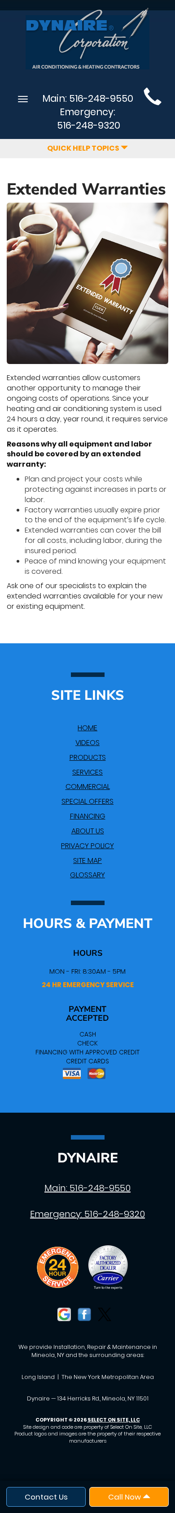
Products (88, 757)
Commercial (88, 786)
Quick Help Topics (84, 148)
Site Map (87, 860)
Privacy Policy (87, 846)
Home (87, 728)
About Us (87, 831)
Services (87, 772)
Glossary (87, 875)
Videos (87, 742)
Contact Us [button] (46, 1496)
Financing (87, 816)
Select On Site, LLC (114, 1419)
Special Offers (87, 801)
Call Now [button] (125, 1496)
